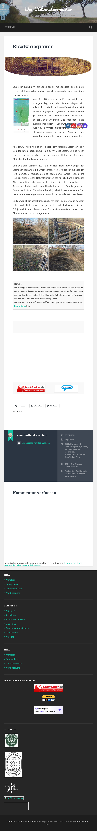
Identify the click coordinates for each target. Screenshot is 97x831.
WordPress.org (13, 593)
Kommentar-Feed (14, 588)
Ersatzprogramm (33, 46)
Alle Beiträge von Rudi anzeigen (36, 443)
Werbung (10, 637)
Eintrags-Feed (12, 584)
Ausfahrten (11, 615)
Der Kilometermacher (48, 8)
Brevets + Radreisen (15, 619)
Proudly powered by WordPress (26, 822)
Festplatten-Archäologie (17, 628)
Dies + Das (11, 624)
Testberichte (12, 632)
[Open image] (30, 231)
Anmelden (10, 580)
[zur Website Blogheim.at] (16, 809)
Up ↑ (48, 825)
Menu (11, 27)
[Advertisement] (48, 359)
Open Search (90, 27)
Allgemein (10, 611)
